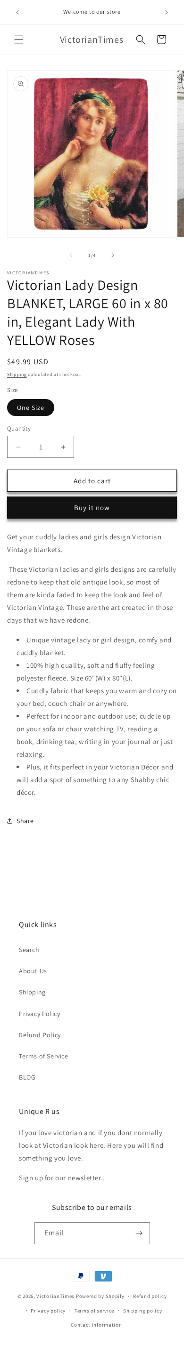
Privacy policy (48, 1310)
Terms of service (94, 1310)
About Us (33, 971)
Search (29, 949)
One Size (30, 407)
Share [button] (25, 821)
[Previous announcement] (17, 12)
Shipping (17, 374)
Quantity (19, 428)
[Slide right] (112, 255)
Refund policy (150, 1296)
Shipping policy (142, 1310)
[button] (18, 39)
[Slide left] (71, 255)
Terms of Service (43, 1056)
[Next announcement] (166, 12)
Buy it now (92, 507)
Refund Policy (40, 1035)
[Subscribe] (139, 1233)
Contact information (96, 1324)
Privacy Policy (39, 1013)
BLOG (27, 1077)
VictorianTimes (55, 1296)
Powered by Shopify (100, 1296)
